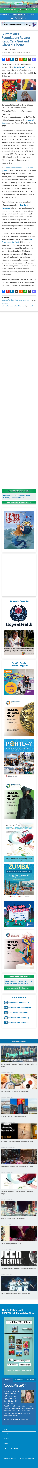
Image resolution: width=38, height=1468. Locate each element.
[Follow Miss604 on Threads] (19, 18)
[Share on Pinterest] (8, 59)
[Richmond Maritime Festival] (19, 530)
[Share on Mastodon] (34, 59)
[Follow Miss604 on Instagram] (16, 18)
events (24, 306)
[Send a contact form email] (26, 18)
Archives (30, 1379)
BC (3, 300)
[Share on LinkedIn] (12, 59)
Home (5, 1429)
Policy (6, 1443)
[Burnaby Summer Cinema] (19, 914)
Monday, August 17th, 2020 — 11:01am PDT (16, 52)
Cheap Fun (7, 300)
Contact (32, 14)
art (3, 306)
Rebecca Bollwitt (9, 49)
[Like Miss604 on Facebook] (23, 18)
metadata (19, 295)
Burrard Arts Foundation (23, 67)
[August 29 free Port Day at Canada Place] (19, 758)
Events (20, 14)
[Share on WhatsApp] (25, 59)
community (26, 300)
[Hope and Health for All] (19, 616)
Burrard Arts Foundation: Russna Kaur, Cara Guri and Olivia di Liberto (16, 39)
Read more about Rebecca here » (16, 1420)
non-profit (30, 306)
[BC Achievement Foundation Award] (19, 717)
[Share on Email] (16, 59)
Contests (19, 1379)
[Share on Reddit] (21, 59)
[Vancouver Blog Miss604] (19, 3)
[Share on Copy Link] (29, 59)
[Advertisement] (19, 400)
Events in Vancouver (11, 1448)
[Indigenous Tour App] (19, 642)
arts (5, 306)
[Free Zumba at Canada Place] (19, 881)
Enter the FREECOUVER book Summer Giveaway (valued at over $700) (16, 497)
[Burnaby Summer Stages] (19, 682)
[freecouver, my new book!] (19, 1374)
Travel (15, 14)
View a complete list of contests (18, 502)
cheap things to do (16, 300)
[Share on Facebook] (3, 59)
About (26, 14)
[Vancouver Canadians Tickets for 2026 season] (19, 24)
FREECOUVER (22, 10)
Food (10, 14)
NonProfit (3, 14)
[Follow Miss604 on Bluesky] (12, 18)
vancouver (5, 303)
